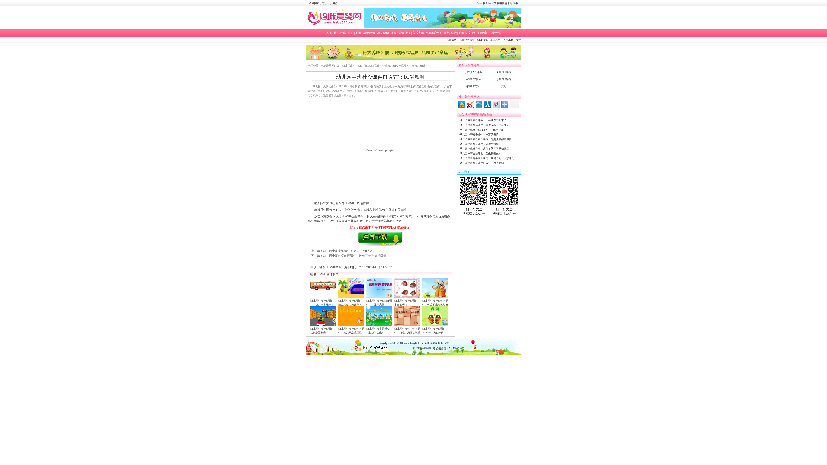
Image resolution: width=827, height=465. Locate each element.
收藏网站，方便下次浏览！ (324, 3)
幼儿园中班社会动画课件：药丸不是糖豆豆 (484, 148)
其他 (503, 86)
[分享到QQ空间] (461, 104)
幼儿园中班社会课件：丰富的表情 (479, 134)
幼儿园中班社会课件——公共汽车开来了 (483, 120)
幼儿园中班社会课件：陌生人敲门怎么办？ (484, 125)
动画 (394, 33)
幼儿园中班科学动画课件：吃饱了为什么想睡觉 (354, 255)
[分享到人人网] (487, 104)
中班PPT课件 (473, 79)
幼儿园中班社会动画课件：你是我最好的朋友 (485, 139)
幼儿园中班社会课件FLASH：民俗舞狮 (482, 162)
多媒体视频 (433, 33)
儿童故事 (495, 33)
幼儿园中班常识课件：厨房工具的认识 (348, 251)
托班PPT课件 (473, 86)
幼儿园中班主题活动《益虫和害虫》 (480, 153)
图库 (446, 33)
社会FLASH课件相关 (324, 274)
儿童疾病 (451, 39)
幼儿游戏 (482, 39)
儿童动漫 (404, 33)
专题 (518, 39)
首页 (329, 33)
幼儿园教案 (479, 33)
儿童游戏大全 (467, 39)
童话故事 (495, 39)
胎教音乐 (464, 33)
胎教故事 (513, 3)
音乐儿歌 (418, 33)
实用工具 (508, 39)
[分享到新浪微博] (470, 104)
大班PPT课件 (503, 72)
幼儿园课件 (348, 65)
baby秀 (492, 3)
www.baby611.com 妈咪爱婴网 (421, 343)
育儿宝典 (340, 33)
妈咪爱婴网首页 (330, 65)
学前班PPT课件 (473, 72)
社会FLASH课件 (418, 65)
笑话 (454, 33)
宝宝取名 (482, 3)
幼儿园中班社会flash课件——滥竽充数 (482, 129)
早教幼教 (369, 33)
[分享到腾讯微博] (479, 104)
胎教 (358, 33)
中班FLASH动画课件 (394, 65)
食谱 (351, 33)
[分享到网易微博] (496, 104)
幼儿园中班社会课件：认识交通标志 (480, 144)
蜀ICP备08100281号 (424, 348)
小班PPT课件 (503, 79)
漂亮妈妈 (383, 33)
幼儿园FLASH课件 (368, 65)
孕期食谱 (502, 3)
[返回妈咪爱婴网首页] (334, 17)
